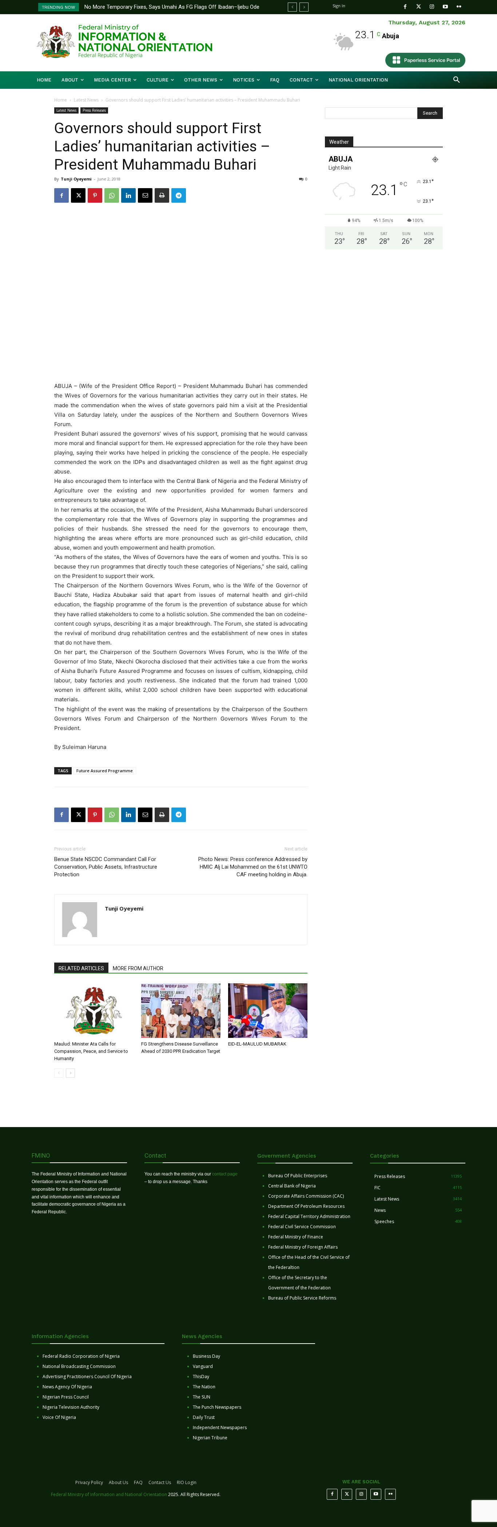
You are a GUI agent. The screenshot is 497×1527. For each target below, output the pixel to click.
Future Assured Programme (104, 770)
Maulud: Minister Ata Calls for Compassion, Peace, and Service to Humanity (91, 1051)
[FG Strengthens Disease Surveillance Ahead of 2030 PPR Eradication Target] (180, 1010)
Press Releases (94, 110)
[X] (78, 195)
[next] (304, 7)
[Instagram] (432, 6)
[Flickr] (459, 6)
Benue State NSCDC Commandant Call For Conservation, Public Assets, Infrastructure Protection (105, 867)
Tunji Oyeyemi (76, 179)
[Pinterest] (95, 195)
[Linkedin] (128, 195)
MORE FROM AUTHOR (138, 968)
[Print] (162, 195)
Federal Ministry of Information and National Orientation (109, 1494)
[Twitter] (418, 6)
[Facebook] (405, 6)
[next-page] (70, 1073)
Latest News (86, 100)
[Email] (145, 195)
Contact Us (159, 1482)
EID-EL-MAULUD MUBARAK (257, 1044)
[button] (456, 80)
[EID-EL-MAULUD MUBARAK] (267, 1010)
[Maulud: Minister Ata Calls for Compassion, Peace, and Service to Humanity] (94, 1010)
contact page (225, 1174)
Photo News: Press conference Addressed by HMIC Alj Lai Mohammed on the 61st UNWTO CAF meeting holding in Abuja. (252, 867)
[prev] (292, 7)
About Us (118, 1482)
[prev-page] (58, 1073)
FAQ (138, 1482)
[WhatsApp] (111, 195)
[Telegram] (178, 195)
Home (60, 100)
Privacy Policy (89, 1482)
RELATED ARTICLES (81, 968)
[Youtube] (445, 6)
